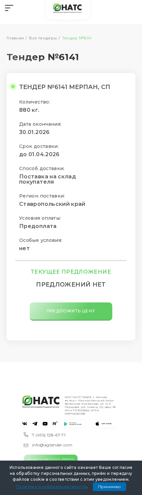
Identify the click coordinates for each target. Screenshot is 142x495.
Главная (15, 37)
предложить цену (71, 310)
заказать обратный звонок (51, 459)
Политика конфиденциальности (51, 486)
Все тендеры (43, 37)
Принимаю (109, 486)
